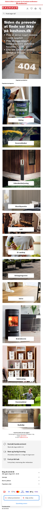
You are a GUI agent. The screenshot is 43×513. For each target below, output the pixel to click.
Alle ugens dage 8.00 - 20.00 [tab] (10, 473)
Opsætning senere (21, 503)
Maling (21, 120)
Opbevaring (21, 379)
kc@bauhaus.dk (23, 437)
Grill (21, 229)
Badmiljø (21, 425)
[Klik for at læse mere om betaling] (21, 491)
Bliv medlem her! (21, 3)
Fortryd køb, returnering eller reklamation (20, 462)
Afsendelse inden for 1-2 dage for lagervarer (21, 455)
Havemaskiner (21, 402)
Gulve (21, 298)
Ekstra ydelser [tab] (6, 481)
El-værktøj (21, 252)
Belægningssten (21, 275)
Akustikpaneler (21, 206)
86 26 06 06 (23, 436)
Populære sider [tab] (6, 484)
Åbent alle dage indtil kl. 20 (16, 447)
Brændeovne (21, 339)
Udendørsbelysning (21, 183)
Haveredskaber (21, 143)
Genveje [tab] (4, 477)
